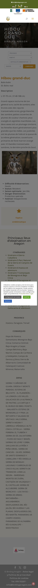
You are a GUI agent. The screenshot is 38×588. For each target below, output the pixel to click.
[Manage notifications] (33, 583)
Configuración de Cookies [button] (12, 297)
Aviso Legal (29, 293)
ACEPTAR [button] (26, 297)
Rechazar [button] (8, 301)
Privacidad (22, 293)
